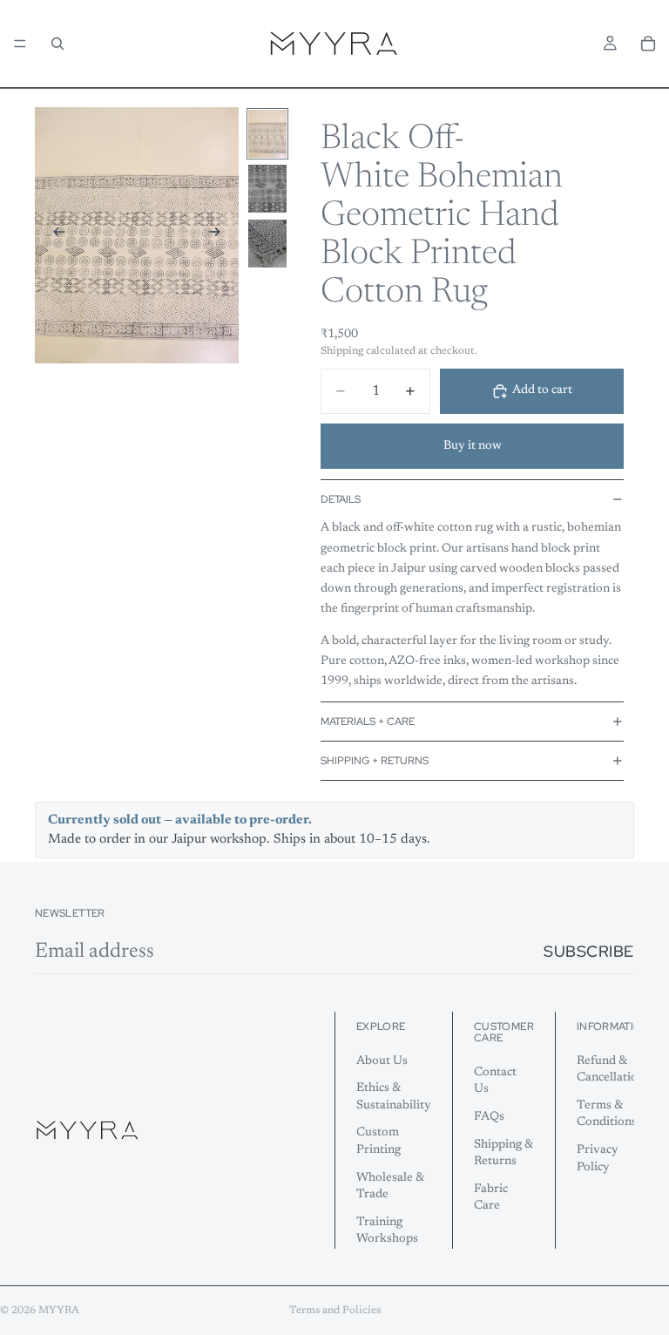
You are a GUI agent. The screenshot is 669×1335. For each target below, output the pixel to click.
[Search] (57, 43)
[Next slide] (219, 235)
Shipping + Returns (375, 761)
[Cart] (648, 43)
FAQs (489, 1117)
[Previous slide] (54, 235)
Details (341, 499)
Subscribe (589, 951)
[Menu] (20, 44)
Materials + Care (368, 721)
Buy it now (472, 446)
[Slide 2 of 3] (267, 189)
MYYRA (58, 1310)
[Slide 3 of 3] (267, 244)
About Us (382, 1060)
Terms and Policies (335, 1310)
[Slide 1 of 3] (267, 134)
